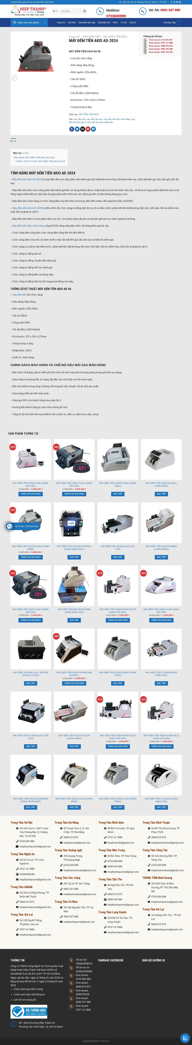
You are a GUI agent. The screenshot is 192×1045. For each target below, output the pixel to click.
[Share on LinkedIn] (93, 129)
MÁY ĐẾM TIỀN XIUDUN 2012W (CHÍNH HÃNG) (74, 737)
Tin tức (123, 22)
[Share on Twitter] (77, 129)
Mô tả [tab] (13, 141)
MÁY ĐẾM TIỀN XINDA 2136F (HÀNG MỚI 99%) (161, 610)
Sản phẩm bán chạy (87, 22)
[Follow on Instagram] (174, 2)
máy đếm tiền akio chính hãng (117, 119)
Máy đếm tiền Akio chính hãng (28, 226)
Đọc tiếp (117, 494)
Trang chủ (61, 22)
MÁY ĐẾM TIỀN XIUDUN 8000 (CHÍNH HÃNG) (117, 674)
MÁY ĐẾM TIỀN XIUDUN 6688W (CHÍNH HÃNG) (161, 547)
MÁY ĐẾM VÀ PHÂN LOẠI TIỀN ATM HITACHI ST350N (30, 674)
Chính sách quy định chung (28, 989)
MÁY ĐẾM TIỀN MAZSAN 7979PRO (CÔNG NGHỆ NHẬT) (74, 547)
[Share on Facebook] (71, 129)
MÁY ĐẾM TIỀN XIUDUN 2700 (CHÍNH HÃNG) (117, 800)
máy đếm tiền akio (95, 119)
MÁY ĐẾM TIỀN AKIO (115, 36)
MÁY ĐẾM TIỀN (91, 36)
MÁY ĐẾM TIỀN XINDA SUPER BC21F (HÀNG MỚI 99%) (117, 610)
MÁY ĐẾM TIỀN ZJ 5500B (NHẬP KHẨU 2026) (161, 674)
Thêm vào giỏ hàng (30, 494)
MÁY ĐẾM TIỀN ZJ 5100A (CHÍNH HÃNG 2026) (161, 800)
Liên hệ (133, 22)
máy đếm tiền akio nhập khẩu (100, 122)
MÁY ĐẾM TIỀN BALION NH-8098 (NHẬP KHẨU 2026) (74, 610)
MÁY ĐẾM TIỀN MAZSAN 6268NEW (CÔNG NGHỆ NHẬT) (30, 800)
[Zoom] (14, 78)
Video (115, 22)
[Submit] (84, 11)
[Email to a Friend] (82, 129)
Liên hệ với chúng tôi (25, 999)
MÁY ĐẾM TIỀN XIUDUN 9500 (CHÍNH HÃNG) (117, 484)
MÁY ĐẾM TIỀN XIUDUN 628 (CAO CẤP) (118, 547)
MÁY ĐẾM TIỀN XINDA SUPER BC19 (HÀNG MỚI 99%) (161, 737)
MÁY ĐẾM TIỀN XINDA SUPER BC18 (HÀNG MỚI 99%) (117, 737)
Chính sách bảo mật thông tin (29, 994)
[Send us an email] (180, 2)
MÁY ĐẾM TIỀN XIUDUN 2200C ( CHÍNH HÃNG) (161, 484)
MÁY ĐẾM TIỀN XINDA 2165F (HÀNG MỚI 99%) (31, 610)
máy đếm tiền (79, 119)
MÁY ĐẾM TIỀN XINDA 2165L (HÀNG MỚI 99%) (74, 484)
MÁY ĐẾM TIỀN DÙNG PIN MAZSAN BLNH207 (74, 674)
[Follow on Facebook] (171, 2)
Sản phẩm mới (104, 22)
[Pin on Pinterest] (88, 129)
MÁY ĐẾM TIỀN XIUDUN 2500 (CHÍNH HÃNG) (30, 547)
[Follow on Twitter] (177, 2)
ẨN (26, 153)
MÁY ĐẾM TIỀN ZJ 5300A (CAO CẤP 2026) (30, 737)
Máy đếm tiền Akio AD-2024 (27, 179)
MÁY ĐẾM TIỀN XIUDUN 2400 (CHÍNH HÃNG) (74, 800)
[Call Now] (9, 526)
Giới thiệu (72, 22)
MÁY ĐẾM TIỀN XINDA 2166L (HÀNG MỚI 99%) (30, 484)
